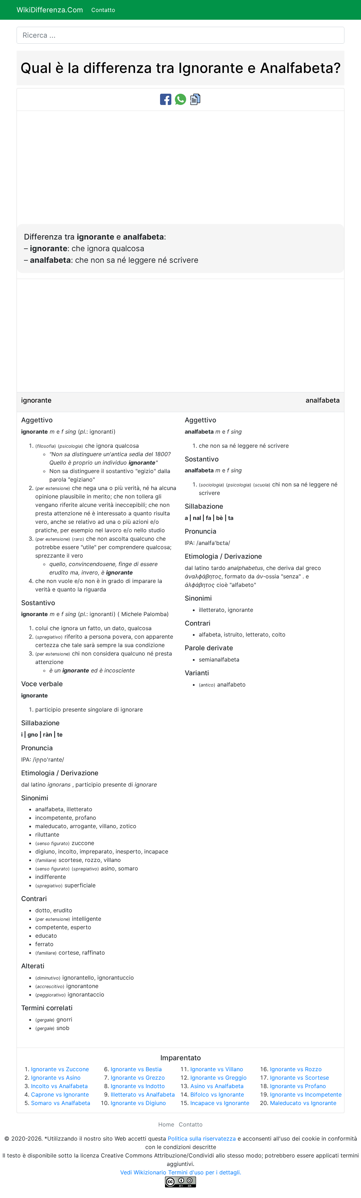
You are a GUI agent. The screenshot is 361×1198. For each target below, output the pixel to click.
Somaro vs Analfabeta (60, 1102)
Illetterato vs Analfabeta (143, 1094)
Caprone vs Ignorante (60, 1094)
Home (166, 1124)
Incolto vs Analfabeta (59, 1086)
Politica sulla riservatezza (202, 1138)
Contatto (103, 9)
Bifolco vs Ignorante (217, 1094)
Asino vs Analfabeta (217, 1086)
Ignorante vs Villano (216, 1069)
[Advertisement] (180, 171)
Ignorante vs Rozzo (296, 1069)
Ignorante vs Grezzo (138, 1077)
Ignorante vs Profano (298, 1086)
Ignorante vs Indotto (138, 1086)
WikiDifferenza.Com (50, 10)
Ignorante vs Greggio (218, 1077)
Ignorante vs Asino (56, 1077)
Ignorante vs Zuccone (60, 1069)
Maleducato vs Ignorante (303, 1102)
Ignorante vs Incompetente (306, 1094)
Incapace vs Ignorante (219, 1102)
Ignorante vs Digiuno (138, 1102)
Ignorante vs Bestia (136, 1069)
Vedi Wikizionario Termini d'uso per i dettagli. (180, 1172)
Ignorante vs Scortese (299, 1077)
